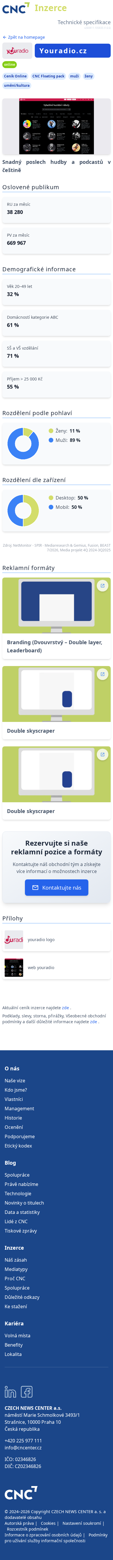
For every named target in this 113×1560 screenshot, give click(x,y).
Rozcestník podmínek (27, 1529)
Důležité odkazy (22, 1297)
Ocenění (14, 1127)
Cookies (48, 1523)
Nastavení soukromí (82, 1523)
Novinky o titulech (24, 1203)
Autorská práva (19, 1523)
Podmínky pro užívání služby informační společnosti (56, 1537)
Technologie (18, 1193)
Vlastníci (14, 1099)
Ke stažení (16, 1306)
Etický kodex (18, 1146)
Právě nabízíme (21, 1184)
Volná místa (17, 1335)
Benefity (14, 1345)
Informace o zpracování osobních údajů (43, 1535)
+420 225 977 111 (23, 1440)
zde (66, 1007)
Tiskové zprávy (21, 1231)
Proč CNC (15, 1278)
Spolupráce (17, 1175)
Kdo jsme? (16, 1090)
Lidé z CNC (16, 1221)
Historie (13, 1118)
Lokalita (13, 1354)
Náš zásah (16, 1260)
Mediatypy (16, 1269)
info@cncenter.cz (23, 1447)
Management (19, 1108)
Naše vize (15, 1080)
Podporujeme (20, 1136)
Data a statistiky (22, 1212)
